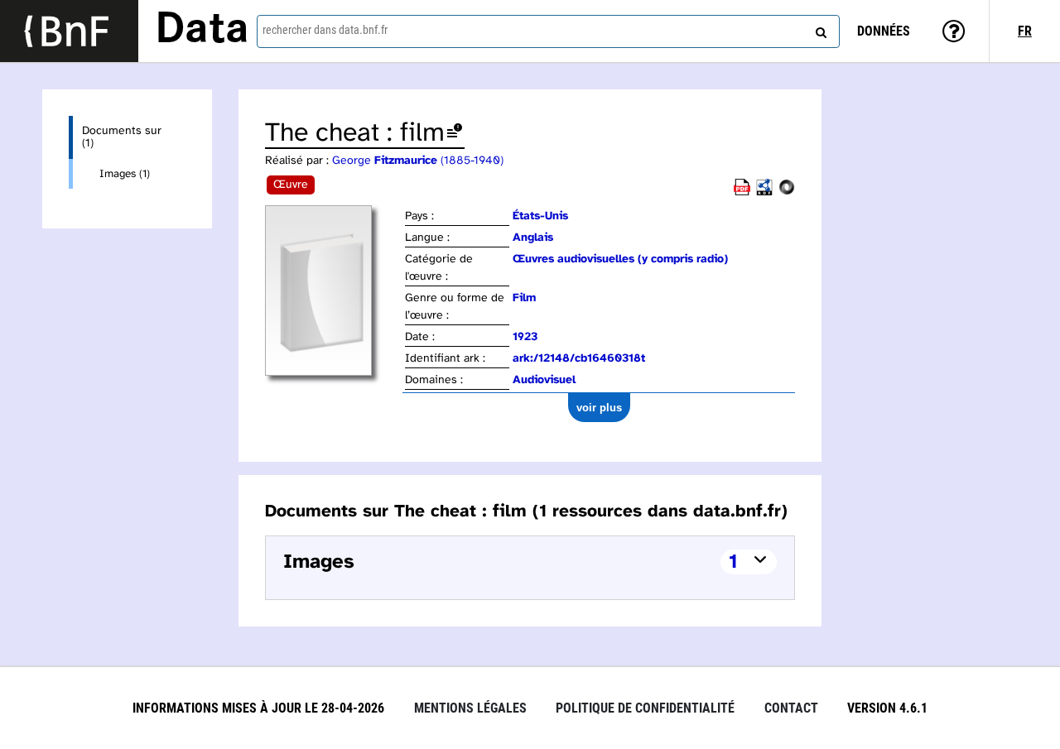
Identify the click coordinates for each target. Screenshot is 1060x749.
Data (202, 30)
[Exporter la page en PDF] (742, 192)
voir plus (599, 407)
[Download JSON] (786, 192)
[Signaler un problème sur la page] (455, 133)
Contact (791, 708)
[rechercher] (819, 29)
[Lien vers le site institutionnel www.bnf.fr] (69, 31)
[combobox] (548, 31)
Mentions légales (470, 708)
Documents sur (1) (121, 137)
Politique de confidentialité (645, 708)
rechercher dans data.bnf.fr (325, 29)
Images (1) (124, 174)
